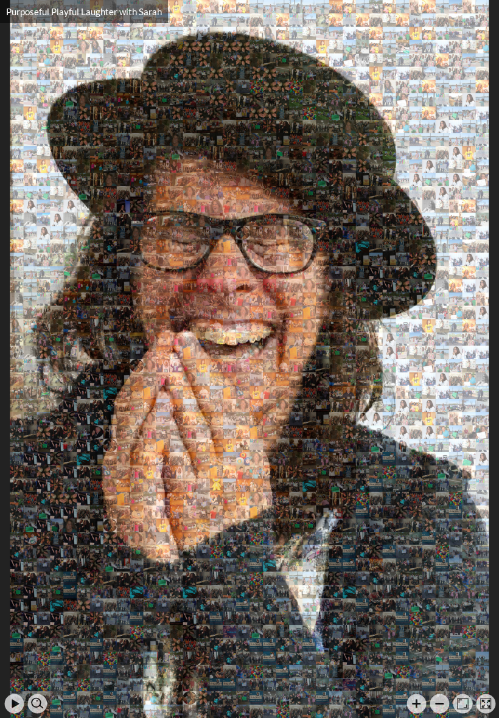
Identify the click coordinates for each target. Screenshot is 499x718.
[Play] (14, 704)
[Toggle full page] (486, 704)
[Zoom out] (440, 704)
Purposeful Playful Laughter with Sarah (84, 11)
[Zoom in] (417, 704)
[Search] (37, 704)
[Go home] (463, 704)
